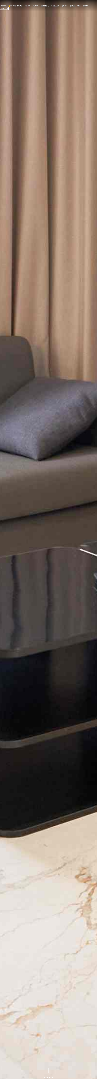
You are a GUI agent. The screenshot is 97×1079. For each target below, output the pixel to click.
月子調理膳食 (45, 6)
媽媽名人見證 (55, 6)
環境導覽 (35, 6)
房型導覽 (27, 6)
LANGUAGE (4, 8)
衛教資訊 (64, 6)
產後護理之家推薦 (75, 6)
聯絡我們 (85, 6)
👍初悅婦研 (12, 6)
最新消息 (19, 6)
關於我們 (3, 6)
